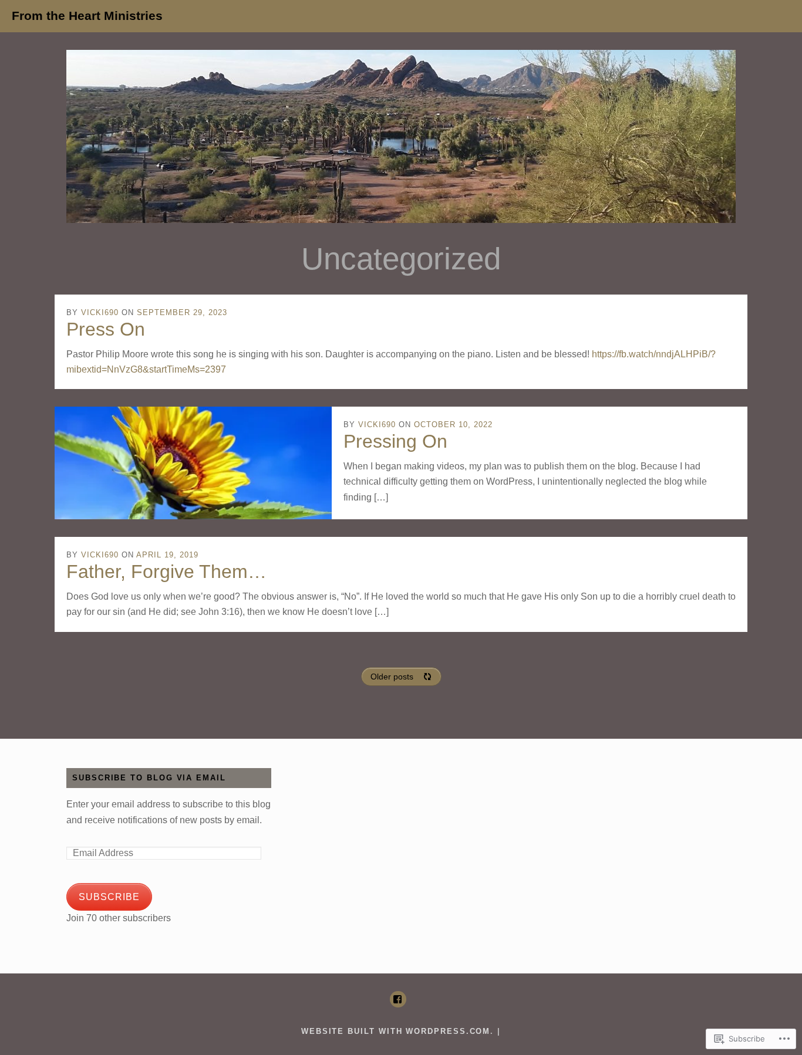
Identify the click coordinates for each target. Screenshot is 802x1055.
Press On (105, 329)
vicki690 (100, 312)
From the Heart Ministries (87, 16)
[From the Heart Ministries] (401, 136)
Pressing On (395, 441)
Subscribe (109, 897)
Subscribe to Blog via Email (149, 778)
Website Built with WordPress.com (395, 1031)
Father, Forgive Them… (166, 571)
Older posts (391, 676)
